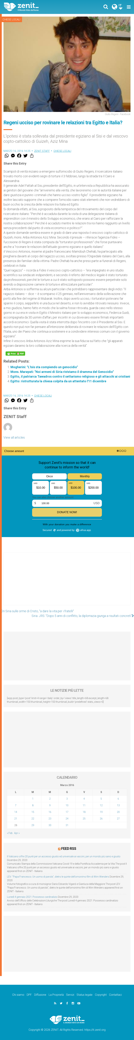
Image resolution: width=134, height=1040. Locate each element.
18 (84, 812)
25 (84, 818)
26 (101, 818)
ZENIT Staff (42, 151)
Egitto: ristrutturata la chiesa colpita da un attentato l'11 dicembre (58, 381)
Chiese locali (11, 19)
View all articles (14, 437)
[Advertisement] (67, 582)
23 (50, 818)
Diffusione (40, 994)
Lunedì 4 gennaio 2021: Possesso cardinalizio (32, 896)
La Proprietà (56, 994)
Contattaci (115, 994)
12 (101, 805)
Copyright (101, 994)
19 (101, 812)
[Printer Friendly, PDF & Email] (15, 353)
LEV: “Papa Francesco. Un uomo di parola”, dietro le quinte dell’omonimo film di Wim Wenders (58, 876)
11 (84, 805)
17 (67, 812)
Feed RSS (68, 849)
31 (67, 825)
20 (118, 812)
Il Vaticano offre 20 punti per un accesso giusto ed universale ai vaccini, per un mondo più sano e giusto (63, 856)
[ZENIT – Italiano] (37, 6)
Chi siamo (18, 994)
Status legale (84, 994)
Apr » (17, 833)
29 (32, 825)
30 (50, 825)
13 (118, 805)
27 (118, 818)
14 (15, 812)
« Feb (10, 833)
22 (32, 818)
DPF (29, 994)
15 (32, 812)
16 (50, 812)
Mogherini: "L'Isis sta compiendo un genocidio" (44, 367)
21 (15, 818)
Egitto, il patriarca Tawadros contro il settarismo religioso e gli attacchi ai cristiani (70, 376)
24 (67, 818)
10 (67, 805)
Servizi (70, 994)
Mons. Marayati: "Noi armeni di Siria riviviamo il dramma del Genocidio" (62, 372)
